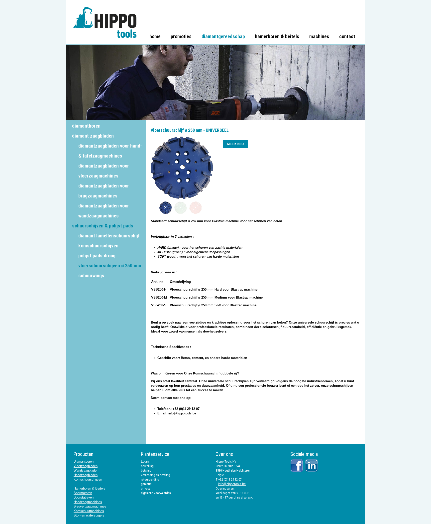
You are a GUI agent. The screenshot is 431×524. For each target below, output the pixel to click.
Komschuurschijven (88, 479)
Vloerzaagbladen (86, 466)
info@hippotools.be (182, 413)
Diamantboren (84, 461)
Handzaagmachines (88, 502)
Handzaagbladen (86, 475)
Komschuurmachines (89, 511)
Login (145, 461)
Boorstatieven (84, 497)
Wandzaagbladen (86, 470)
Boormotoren (83, 493)
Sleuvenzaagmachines (90, 506)
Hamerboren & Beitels (89, 488)
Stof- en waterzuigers (89, 515)
